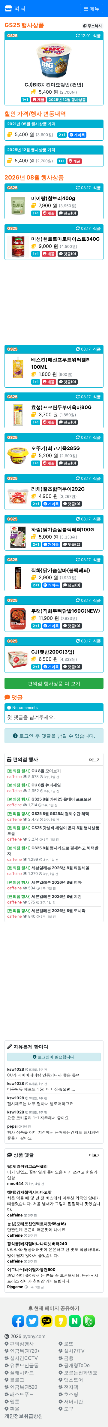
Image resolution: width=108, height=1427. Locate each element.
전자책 (70, 1387)
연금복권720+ (24, 1351)
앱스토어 (73, 1379)
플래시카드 (21, 1372)
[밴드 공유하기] (89, 1321)
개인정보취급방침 (23, 1416)
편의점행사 (21, 1343)
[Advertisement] (54, 302)
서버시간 (73, 1401)
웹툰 (14, 1401)
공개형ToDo (76, 1365)
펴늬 (19, 8)
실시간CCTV (23, 1358)
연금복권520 (23, 1387)
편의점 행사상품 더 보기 (54, 683)
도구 (68, 1408)
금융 (68, 1358)
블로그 (16, 1379)
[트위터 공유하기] (32, 1321)
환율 (14, 1408)
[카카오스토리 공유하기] (61, 1321)
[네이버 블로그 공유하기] (75, 1321)
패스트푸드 (21, 1394)
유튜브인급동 (24, 1365)
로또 (68, 1343)
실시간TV (74, 1351)
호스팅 (70, 1394)
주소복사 (94, 25)
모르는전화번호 (80, 1372)
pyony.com (33, 1336)
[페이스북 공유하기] (18, 1321)
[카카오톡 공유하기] (46, 1321)
